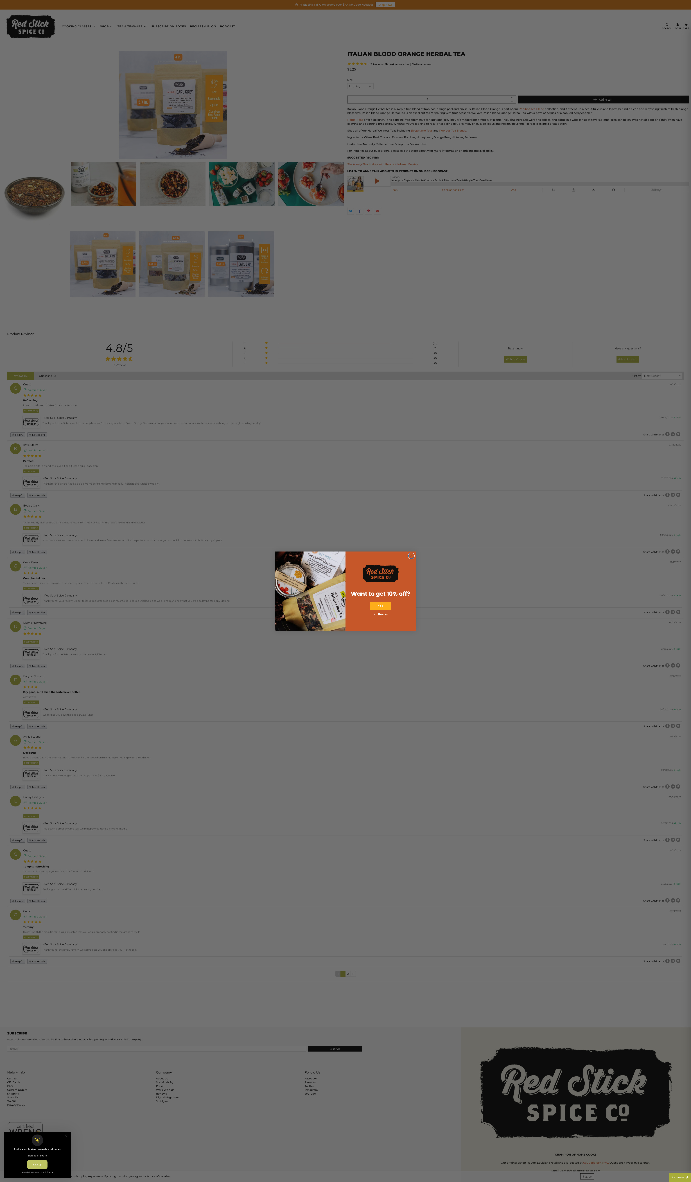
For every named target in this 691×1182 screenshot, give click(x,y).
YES (380, 606)
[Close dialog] (411, 556)
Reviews (677, 1177)
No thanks (381, 614)
